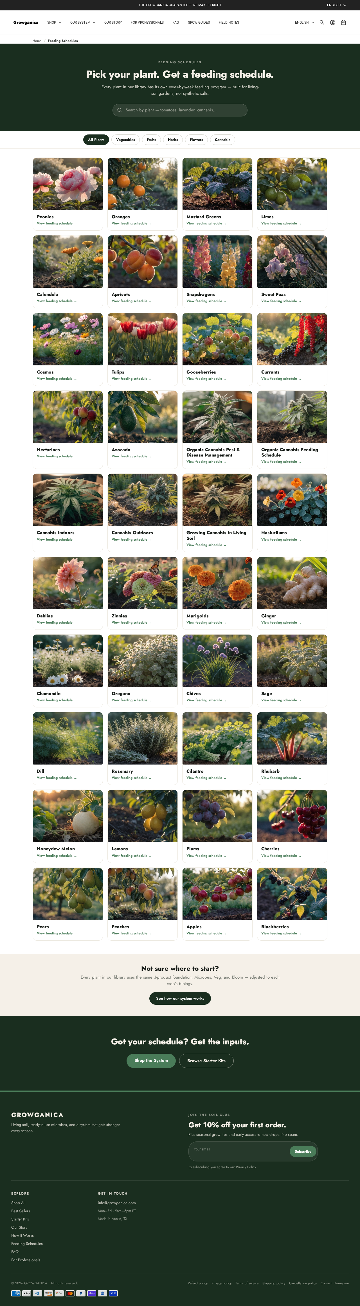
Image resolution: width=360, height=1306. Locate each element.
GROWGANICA (37, 1115)
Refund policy (198, 1283)
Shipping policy (273, 1283)
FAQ (15, 1252)
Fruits (151, 139)
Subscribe (303, 1151)
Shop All (18, 1203)
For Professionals (25, 1260)
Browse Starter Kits (206, 1061)
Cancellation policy (303, 1283)
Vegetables (125, 139)
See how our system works (180, 998)
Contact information (335, 1283)
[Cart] (343, 22)
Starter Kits (20, 1219)
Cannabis (222, 139)
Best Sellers (20, 1211)
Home (37, 40)
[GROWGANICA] (26, 23)
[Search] (322, 22)
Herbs (173, 139)
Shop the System (151, 1060)
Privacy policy (221, 1283)
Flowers (196, 139)
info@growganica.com (117, 1203)
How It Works (22, 1235)
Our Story (19, 1227)
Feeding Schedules (27, 1243)
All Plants (96, 139)
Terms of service (246, 1283)
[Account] (333, 22)
